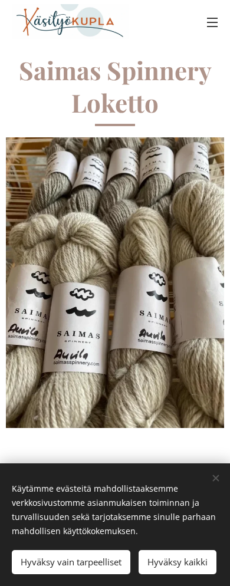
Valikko (212, 22)
